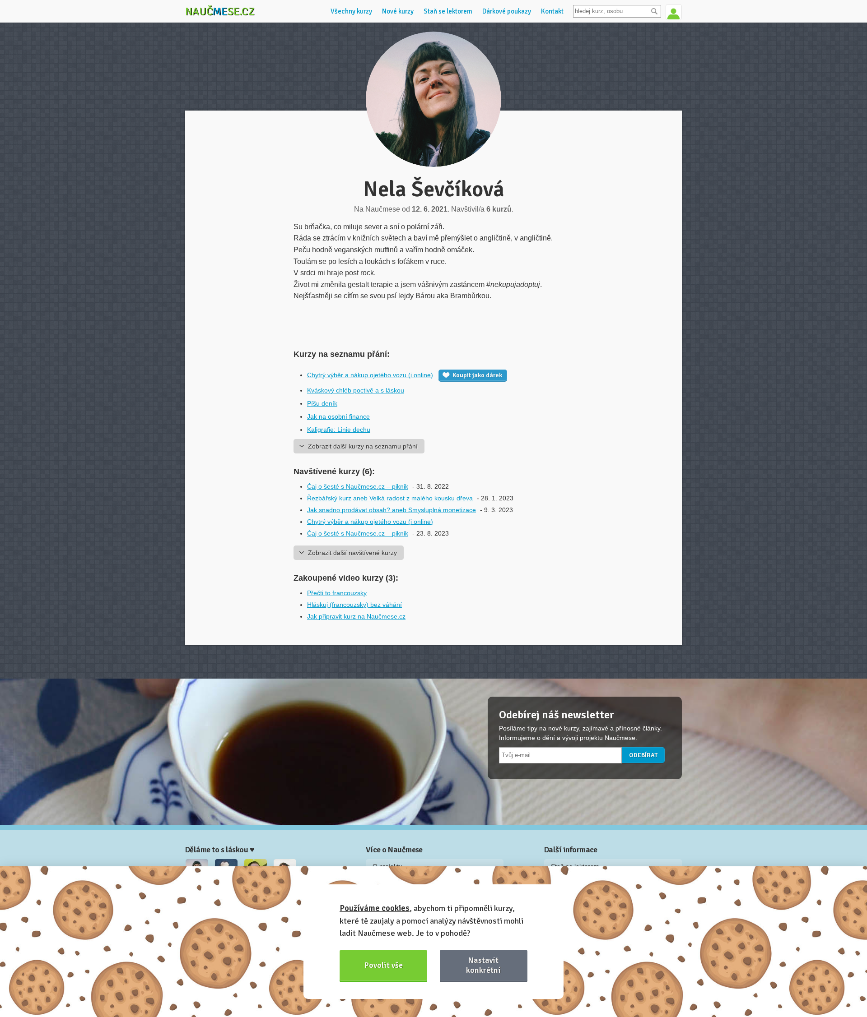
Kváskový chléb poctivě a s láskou (355, 390)
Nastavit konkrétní (483, 965)
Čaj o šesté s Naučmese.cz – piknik (357, 486)
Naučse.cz (220, 11)
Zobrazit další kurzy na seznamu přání (363, 446)
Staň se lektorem (448, 11)
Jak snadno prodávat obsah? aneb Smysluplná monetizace (391, 509)
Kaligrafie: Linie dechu (338, 429)
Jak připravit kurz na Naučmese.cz (356, 616)
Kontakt (552, 11)
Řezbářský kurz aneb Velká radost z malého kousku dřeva (390, 498)
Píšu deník (322, 403)
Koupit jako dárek (477, 375)
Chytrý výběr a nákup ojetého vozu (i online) (370, 375)
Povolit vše (383, 965)
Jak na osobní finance (338, 416)
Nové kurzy (398, 11)
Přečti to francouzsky (337, 592)
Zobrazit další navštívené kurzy (352, 552)
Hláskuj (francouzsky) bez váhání (354, 604)
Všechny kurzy (351, 11)
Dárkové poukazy (506, 11)
